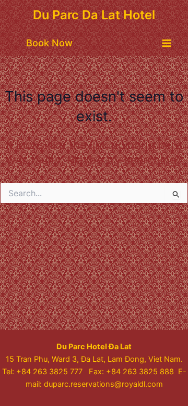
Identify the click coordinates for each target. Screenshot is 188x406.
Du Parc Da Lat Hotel (94, 14)
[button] (49, 42)
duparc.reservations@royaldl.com (103, 384)
